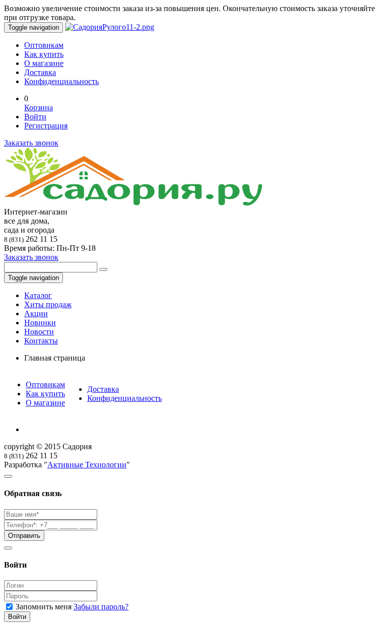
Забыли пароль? (101, 606)
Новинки (40, 322)
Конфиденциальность (61, 81)
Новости (39, 331)
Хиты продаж (48, 304)
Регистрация (46, 125)
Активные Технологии (86, 464)
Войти (35, 116)
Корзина (38, 107)
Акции (36, 313)
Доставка (40, 72)
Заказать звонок (31, 142)
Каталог (38, 295)
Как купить (43, 54)
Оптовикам (43, 45)
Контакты (41, 340)
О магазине (43, 63)
